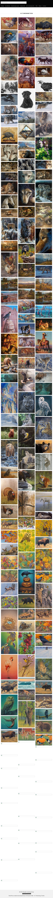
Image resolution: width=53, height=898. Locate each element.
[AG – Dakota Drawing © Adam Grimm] (26, 100)
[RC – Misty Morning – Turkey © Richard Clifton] (9, 491)
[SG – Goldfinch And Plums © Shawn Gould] (26, 643)
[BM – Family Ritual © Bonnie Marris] (43, 174)
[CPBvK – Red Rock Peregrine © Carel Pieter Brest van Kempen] (9, 319)
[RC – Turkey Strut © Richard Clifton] (9, 511)
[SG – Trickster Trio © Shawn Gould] (43, 836)
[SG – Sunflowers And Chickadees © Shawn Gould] (26, 822)
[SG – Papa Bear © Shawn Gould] (43, 727)
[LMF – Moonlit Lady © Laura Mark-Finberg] (43, 406)
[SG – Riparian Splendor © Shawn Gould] (43, 752)
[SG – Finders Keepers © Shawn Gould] (26, 614)
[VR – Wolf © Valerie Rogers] (9, 884)
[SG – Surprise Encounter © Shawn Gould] (43, 823)
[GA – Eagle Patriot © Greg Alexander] (26, 380)
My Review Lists (15, 6)
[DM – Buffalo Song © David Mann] (43, 324)
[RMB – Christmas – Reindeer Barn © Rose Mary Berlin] (26, 522)
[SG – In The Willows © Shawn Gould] (26, 666)
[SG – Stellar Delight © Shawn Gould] (26, 804)
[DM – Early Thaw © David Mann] (26, 329)
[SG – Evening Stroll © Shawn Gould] (26, 601)
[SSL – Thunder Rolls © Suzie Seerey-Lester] (43, 846)
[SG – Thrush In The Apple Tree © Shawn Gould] (26, 835)
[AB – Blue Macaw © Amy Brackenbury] (9, 36)
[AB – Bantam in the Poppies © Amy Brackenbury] (9, 23)
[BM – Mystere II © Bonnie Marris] (9, 176)
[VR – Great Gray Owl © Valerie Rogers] (9, 869)
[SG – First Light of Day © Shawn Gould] (43, 614)
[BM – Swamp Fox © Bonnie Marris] (9, 213)
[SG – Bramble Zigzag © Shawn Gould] (26, 560)
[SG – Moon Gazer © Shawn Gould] (9, 705)
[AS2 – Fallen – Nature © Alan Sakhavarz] (26, 132)
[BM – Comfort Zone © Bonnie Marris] (26, 164)
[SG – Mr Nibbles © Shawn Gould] (43, 701)
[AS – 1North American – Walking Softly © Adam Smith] (9, 121)
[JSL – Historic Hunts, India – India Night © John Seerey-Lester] (43, 389)
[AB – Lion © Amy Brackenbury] (43, 49)
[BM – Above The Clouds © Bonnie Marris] (26, 146)
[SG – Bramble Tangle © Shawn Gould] (43, 560)
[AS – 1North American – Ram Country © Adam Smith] (9, 110)
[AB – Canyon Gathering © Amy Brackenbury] (43, 36)
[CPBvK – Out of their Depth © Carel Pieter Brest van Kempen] (43, 311)
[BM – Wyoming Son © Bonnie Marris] (43, 240)
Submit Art (22, 6)
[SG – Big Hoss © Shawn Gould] (43, 542)
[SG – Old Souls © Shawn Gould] (43, 714)
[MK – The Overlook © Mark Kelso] (26, 458)
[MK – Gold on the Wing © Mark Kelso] (26, 437)
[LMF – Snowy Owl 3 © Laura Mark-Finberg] (9, 420)
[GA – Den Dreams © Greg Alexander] (26, 363)
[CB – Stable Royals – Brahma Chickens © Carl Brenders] (9, 264)
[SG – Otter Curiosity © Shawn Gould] (9, 722)
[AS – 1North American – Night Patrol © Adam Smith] (9, 99)
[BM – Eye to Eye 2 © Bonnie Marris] (43, 165)
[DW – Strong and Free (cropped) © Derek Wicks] (43, 363)
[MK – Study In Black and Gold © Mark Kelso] (43, 446)
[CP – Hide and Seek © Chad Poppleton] (26, 270)
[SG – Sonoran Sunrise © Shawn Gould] (9, 794)
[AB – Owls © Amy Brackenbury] (9, 67)
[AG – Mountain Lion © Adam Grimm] (43, 96)
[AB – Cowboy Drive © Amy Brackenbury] (26, 44)
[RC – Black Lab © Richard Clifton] (9, 472)
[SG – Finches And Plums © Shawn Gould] (9, 602)
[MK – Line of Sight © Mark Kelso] (9, 453)
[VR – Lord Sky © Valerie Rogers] (43, 880)
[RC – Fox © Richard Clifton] (43, 481)
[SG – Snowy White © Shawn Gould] (26, 784)
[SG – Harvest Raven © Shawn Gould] (43, 640)
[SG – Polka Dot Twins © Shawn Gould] (26, 734)
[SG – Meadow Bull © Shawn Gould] (43, 687)
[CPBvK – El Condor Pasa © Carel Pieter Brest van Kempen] (9, 298)
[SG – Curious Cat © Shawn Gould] (9, 576)
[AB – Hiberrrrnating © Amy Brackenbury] (9, 49)
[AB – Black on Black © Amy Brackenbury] (43, 23)
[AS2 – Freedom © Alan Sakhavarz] (9, 135)
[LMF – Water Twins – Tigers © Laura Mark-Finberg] (43, 428)
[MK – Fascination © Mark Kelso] (9, 433)
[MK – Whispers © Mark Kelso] (43, 462)
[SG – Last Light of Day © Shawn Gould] (9, 687)
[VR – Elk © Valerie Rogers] (26, 870)
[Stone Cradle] (26, 850)
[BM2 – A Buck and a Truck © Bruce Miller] (9, 246)
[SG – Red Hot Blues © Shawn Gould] (9, 748)
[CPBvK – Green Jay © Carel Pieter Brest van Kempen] (26, 306)
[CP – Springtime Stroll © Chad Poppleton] (9, 284)
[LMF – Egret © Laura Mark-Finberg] (9, 398)
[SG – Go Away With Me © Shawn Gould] (9, 643)
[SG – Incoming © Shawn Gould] (43, 669)
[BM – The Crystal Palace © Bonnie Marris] (9, 229)
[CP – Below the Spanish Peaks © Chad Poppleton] (43, 259)
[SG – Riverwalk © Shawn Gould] (9, 761)
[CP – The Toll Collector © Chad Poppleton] (26, 294)
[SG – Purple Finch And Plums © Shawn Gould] (26, 752)
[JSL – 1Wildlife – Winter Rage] (43, 377)
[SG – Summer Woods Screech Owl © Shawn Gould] (43, 805)
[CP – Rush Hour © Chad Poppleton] (26, 283)
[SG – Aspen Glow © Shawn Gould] (26, 541)
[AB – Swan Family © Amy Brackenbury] (43, 71)
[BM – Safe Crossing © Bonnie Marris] (43, 215)
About (40, 6)
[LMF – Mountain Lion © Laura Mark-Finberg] (26, 420)
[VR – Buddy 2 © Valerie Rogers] (43, 861)
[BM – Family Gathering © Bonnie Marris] (9, 167)
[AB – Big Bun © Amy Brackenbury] (26, 23)
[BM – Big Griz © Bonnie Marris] (26, 154)
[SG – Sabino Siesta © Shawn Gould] (26, 769)
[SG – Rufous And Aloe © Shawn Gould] (43, 769)
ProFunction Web (29, 895)
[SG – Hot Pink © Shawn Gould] (9, 667)
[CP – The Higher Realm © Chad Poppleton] (43, 285)
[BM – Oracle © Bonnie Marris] (26, 195)
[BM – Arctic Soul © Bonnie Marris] (9, 153)
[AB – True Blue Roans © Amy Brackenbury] (26, 77)
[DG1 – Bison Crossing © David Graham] (26, 318)
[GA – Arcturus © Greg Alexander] (9, 364)
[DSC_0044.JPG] (26, 352)
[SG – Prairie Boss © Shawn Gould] (9, 736)
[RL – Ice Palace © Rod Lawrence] (43, 515)
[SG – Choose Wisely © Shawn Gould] (26, 582)
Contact (44, 6)
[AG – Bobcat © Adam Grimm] (9, 87)
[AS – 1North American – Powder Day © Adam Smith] (43, 106)
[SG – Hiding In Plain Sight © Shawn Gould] (43, 652)
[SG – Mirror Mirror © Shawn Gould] (26, 694)
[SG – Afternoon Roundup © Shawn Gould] (9, 524)
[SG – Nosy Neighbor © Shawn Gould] (26, 714)
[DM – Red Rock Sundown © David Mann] (43, 342)
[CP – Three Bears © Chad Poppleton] (43, 298)
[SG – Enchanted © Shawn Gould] (43, 595)
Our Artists (7, 6)
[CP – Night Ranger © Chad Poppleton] (43, 272)
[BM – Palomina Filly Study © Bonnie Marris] (9, 201)
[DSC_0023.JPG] (26, 342)
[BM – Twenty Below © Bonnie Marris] (26, 230)
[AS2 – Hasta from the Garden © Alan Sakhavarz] (43, 148)
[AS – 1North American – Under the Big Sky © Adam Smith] (26, 117)
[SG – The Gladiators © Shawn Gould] (9, 831)
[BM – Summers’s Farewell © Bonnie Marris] (26, 212)
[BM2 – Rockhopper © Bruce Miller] (26, 253)
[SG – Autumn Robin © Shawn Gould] (9, 536)
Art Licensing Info (30, 6)
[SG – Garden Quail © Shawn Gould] (43, 627)
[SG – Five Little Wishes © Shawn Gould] (9, 620)
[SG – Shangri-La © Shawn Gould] (9, 777)
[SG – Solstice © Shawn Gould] (43, 787)
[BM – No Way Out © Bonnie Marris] (9, 187)
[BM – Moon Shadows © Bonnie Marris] (26, 177)
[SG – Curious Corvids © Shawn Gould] (43, 577)
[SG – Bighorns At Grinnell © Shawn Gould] (9, 549)
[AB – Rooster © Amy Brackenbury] (26, 61)
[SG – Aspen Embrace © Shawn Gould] (43, 528)
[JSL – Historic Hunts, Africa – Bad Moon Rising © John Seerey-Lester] (9, 378)
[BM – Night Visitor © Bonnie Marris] (43, 191)
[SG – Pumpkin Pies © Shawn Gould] (43, 739)
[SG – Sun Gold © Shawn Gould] (9, 813)
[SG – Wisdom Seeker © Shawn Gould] (9, 848)
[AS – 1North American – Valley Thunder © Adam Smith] (43, 124)
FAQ (36, 6)
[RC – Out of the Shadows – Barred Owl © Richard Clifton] (26, 503)
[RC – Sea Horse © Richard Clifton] (43, 501)
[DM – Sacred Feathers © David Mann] (9, 344)
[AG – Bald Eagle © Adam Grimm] (43, 84)
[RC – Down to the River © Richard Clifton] (26, 480)
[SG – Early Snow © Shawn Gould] (9, 589)
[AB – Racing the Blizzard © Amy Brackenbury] (43, 60)
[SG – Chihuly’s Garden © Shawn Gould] (9, 562)
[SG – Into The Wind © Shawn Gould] (26, 683)
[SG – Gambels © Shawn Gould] (26, 626)
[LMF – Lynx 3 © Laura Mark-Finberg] (26, 402)
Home (2, 6)
